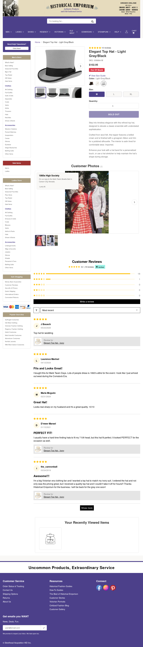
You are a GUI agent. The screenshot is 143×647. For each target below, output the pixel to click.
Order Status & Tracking (13, 586)
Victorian (58, 32)
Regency (44, 32)
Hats (6, 114)
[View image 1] (40, 92)
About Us (7, 601)
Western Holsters (11, 129)
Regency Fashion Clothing (14, 329)
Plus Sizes (8, 195)
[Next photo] (134, 202)
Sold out (114, 114)
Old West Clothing (11, 323)
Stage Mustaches (11, 147)
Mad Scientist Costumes (13, 335)
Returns (6, 597)
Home (37, 42)
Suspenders (9, 135)
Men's (7, 168)
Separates (8, 99)
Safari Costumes (10, 332)
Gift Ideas (8, 78)
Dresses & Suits (10, 219)
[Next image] (80, 66)
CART (134, 30)
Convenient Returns (12, 297)
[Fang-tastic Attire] (52, 240)
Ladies (19, 32)
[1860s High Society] (40, 240)
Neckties (8, 117)
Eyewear (8, 144)
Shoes (31, 32)
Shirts (7, 108)
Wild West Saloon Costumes (14, 344)
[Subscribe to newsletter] (44, 627)
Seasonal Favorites (11, 68)
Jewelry (7, 252)
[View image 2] (52, 92)
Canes (7, 138)
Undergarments (10, 245)
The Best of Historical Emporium (64, 593)
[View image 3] (64, 92)
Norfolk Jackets (10, 341)
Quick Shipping (10, 291)
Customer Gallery (57, 609)
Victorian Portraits (57, 601)
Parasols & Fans (10, 261)
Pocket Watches (10, 132)
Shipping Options (10, 593)
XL (131, 94)
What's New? (9, 62)
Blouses (7, 225)
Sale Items (8, 81)
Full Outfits (8, 92)
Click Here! (17, 48)
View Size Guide (98, 75)
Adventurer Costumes (12, 338)
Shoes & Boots (10, 120)
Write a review (87, 301)
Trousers (8, 111)
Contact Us (8, 590)
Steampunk (103, 32)
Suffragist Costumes (12, 319)
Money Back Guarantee (13, 282)
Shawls (7, 258)
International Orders (12, 294)
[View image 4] (76, 92)
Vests (7, 105)
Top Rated (8, 75)
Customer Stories (57, 597)
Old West (72, 31)
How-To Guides (56, 590)
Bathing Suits (9, 150)
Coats (7, 102)
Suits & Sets (9, 95)
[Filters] (36, 310)
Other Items (9, 154)
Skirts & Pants (10, 231)
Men (7, 32)
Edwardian (87, 32)
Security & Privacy (11, 288)
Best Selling (9, 65)
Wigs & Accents (10, 249)
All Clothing (8, 89)
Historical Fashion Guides (61, 586)
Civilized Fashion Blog (59, 605)
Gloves (7, 141)
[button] (95, 47)
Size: (91, 89)
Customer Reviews (11, 285)
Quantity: (93, 101)
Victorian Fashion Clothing (14, 326)
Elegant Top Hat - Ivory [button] (54, 342)
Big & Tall (8, 72)
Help (117, 32)
